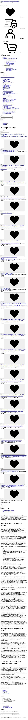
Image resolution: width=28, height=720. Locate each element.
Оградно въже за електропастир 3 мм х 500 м (11, 441)
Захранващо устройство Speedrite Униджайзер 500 (12, 426)
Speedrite (5, 123)
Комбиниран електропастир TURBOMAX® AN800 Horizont (14, 136)
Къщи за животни (10, 59)
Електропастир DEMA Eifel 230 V (8, 259)
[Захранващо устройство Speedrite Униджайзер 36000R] (13, 349)
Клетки (7, 62)
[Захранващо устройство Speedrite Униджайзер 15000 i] (13, 334)
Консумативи (9, 70)
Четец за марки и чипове (6, 274)
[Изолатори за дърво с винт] (7, 211)
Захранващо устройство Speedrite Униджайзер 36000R (13, 350)
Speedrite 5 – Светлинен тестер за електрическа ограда (13, 198)
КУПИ (2, 149)
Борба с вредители (10, 63)
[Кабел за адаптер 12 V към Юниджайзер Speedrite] (12, 181)
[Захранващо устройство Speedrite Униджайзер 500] (12, 424)
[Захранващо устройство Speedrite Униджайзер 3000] (12, 409)
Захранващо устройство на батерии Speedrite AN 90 (12, 320)
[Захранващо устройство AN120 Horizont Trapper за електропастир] (14, 166)
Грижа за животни (10, 64)
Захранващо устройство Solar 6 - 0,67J (9, 151)
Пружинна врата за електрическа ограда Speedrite (12, 486)
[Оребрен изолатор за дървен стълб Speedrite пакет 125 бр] (14, 455)
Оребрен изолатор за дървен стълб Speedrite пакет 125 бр (13, 456)
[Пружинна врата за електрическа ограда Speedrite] (12, 485)
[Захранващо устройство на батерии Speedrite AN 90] (12, 319)
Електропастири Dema (8, 511)
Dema (4, 124)
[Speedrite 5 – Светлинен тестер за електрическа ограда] (13, 196)
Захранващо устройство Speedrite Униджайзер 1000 (12, 381)
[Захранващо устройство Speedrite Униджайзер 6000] (12, 225)
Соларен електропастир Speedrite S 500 (9, 471)
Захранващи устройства (11, 69)
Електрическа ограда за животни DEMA (9, 243)
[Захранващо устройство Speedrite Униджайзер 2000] (12, 394)
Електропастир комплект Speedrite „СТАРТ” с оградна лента (14, 305)
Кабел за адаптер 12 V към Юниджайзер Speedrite (12, 182)
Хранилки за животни (11, 61)
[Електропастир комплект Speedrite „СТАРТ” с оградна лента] (14, 304)
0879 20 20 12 (6, 706)
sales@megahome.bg (7, 707)
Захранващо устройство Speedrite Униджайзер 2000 (12, 396)
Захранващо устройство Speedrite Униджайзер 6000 (12, 226)
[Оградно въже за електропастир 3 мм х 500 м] (11, 440)
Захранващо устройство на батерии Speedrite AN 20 (12, 365)
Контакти (5, 691)
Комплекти (8, 66)
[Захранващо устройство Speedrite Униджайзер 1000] (12, 379)
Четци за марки (9, 68)
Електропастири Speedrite (9, 510)
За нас (4, 690)
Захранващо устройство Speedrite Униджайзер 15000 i (12, 335)
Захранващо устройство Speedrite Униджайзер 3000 (12, 411)
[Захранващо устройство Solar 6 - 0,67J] (9, 150)
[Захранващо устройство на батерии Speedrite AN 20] (12, 364)
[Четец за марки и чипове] (7, 273)
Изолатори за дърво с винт (6, 213)
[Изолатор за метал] (5, 288)
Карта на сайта (6, 693)
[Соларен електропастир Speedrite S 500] (10, 470)
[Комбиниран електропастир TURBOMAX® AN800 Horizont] (14, 135)
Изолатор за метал (5, 289)
